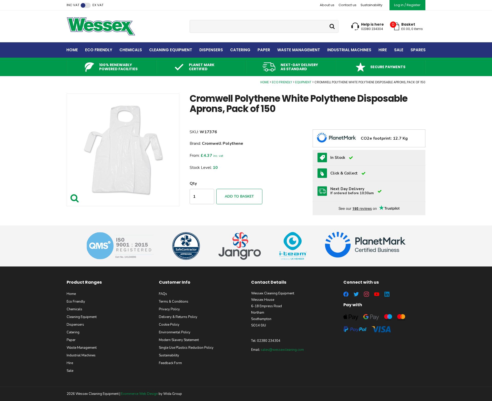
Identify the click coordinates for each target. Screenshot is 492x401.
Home (72, 50)
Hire (382, 50)
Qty (193, 183)
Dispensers (211, 50)
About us (327, 5)
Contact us (347, 5)
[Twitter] (356, 294)
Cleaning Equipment (170, 50)
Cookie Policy (169, 324)
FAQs (163, 294)
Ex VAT (98, 5)
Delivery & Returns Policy (178, 317)
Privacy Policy (169, 309)
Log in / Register (407, 5)
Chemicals (130, 50)
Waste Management (298, 50)
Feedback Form (170, 363)
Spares (418, 50)
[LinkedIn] (386, 294)
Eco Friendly (98, 50)
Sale (398, 50)
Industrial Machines (349, 50)
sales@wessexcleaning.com (282, 349)
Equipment (303, 82)
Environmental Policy (174, 332)
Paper (264, 50)
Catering (240, 50)
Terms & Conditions (173, 301)
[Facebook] (345, 294)
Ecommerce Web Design (139, 394)
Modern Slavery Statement (179, 340)
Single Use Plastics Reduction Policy (186, 347)
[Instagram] (366, 294)
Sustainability (371, 5)
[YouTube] (376, 294)
